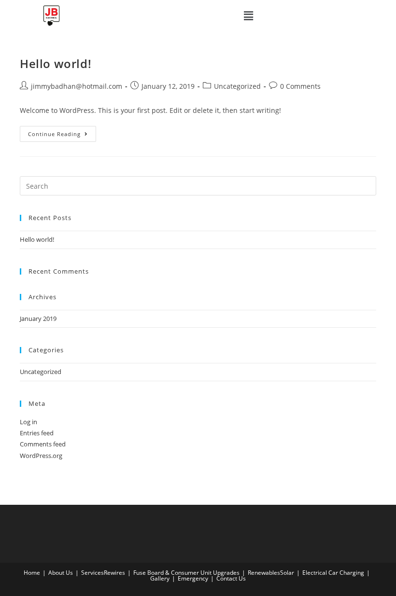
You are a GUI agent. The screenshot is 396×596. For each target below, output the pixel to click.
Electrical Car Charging (333, 572)
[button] (248, 15)
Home (32, 572)
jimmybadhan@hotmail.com (76, 86)
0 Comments (300, 86)
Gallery (160, 578)
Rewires (114, 572)
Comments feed (43, 444)
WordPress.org (41, 455)
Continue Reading (62, 132)
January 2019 (38, 318)
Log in (28, 421)
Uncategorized (237, 86)
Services (92, 572)
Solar (287, 572)
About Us (60, 572)
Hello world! (55, 63)
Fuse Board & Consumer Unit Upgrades (186, 572)
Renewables (264, 572)
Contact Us (231, 578)
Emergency (193, 578)
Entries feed (37, 433)
